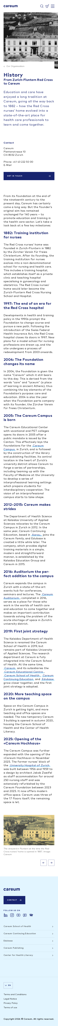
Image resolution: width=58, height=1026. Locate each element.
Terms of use (10, 1008)
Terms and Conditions (15, 994)
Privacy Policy (11, 1003)
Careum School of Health (22, 675)
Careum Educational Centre (23, 672)
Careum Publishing (13, 948)
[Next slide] (51, 863)
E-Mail (7, 165)
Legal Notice (10, 999)
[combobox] (8, 985)
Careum (9, 668)
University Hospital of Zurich (30, 765)
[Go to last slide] (43, 863)
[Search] (41, 6)
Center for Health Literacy (18, 955)
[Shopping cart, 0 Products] (47, 6)
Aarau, (36, 535)
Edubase (48, 679)
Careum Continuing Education (20, 934)
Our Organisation (15, 66)
